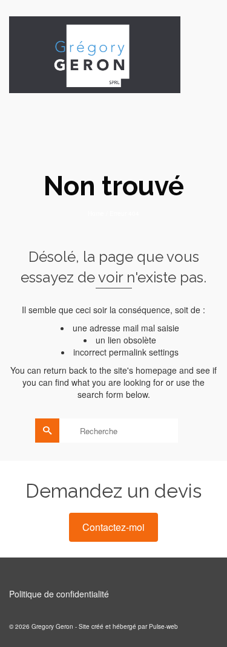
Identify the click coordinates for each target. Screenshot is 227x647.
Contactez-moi (113, 527)
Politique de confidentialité (59, 594)
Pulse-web (163, 626)
